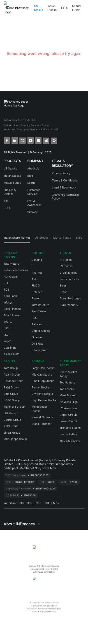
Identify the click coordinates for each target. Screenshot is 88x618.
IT (33, 266)
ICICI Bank (10, 296)
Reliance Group (13, 381)
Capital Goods (41, 330)
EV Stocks (66, 266)
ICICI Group (11, 426)
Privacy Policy (61, 173)
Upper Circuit (68, 414)
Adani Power (12, 315)
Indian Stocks (52, 8)
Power (36, 298)
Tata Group (11, 368)
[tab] (17, 239)
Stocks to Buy (68, 434)
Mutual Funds (76, 8)
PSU (34, 318)
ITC (6, 328)
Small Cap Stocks (43, 381)
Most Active (67, 395)
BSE (47, 503)
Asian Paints (11, 354)
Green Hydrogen (70, 298)
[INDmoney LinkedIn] (14, 140)
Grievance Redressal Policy (65, 196)
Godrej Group (12, 419)
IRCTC (8, 321)
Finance (37, 337)
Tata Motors (11, 263)
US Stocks (38, 8)
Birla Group (11, 393)
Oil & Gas (37, 343)
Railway (37, 324)
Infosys (8, 302)
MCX (56, 503)
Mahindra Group (14, 406)
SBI (6, 283)
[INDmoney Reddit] (46, 140)
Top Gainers (67, 382)
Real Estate (39, 311)
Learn (31, 182)
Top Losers (67, 389)
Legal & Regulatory (64, 187)
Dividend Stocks (42, 393)
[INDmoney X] (22, 140)
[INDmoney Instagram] (38, 140)
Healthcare (39, 350)
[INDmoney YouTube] (30, 140)
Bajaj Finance (12, 308)
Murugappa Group (15, 439)
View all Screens (42, 417)
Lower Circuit (68, 421)
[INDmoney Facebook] (6, 140)
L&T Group (10, 413)
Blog (30, 175)
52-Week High (69, 402)
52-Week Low (68, 408)
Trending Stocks (70, 427)
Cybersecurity (69, 305)
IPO (6, 201)
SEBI (29, 503)
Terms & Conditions (64, 180)
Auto (34, 279)
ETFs (64, 7)
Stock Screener (42, 423)
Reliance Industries (16, 270)
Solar (63, 285)
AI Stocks (66, 259)
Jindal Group (12, 432)
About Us (33, 168)
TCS (6, 289)
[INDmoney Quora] (54, 140)
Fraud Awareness (34, 203)
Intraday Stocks (70, 440)
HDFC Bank (11, 276)
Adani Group (12, 374)
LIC (6, 334)
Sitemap (32, 212)
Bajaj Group (11, 387)
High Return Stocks (44, 400)
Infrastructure (40, 305)
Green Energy (68, 272)
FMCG (36, 285)
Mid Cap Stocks (42, 374)
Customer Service (33, 192)
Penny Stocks (40, 387)
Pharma (37, 272)
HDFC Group (12, 400)
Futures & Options (10, 192)
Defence (37, 292)
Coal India (10, 347)
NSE (38, 503)
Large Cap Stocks (43, 368)
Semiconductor (69, 279)
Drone (63, 292)
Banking (37, 259)
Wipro (7, 341)
